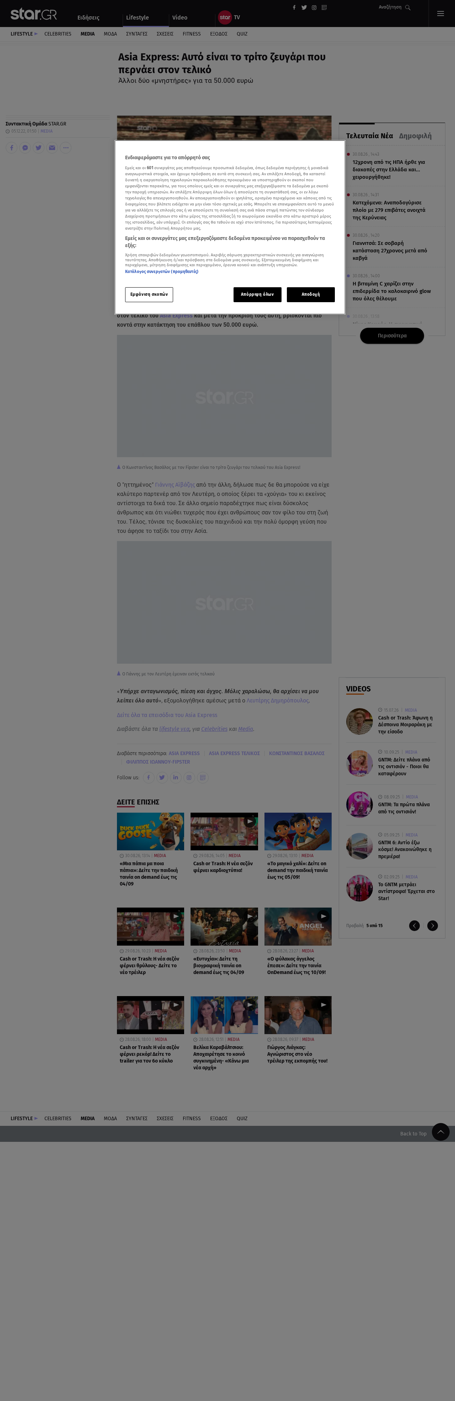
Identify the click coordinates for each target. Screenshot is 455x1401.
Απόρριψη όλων (257, 294)
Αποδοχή (311, 294)
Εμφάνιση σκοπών (149, 294)
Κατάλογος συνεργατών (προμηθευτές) (161, 271)
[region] (230, 227)
